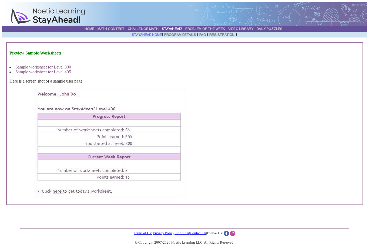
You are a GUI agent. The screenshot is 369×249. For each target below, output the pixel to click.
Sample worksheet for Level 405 (43, 72)
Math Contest (111, 29)
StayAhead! (172, 29)
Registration (222, 35)
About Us (182, 233)
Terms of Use (143, 233)
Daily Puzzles (269, 29)
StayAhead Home (147, 35)
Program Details (180, 35)
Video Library (240, 29)
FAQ (202, 35)
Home (89, 29)
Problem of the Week (205, 29)
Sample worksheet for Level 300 (43, 67)
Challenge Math (143, 29)
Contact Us (198, 233)
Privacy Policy (164, 233)
